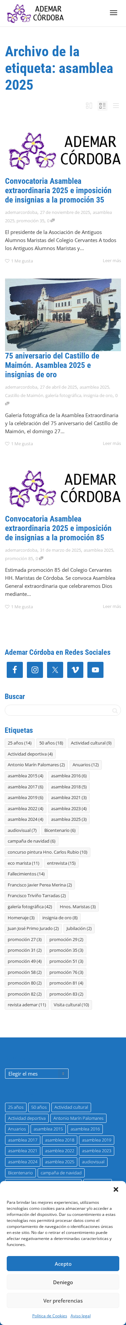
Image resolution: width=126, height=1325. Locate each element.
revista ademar (27, 1005)
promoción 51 (66, 961)
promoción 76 (66, 972)
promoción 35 (30, 221)
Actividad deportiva (30, 754)
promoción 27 (25, 939)
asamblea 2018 (69, 787)
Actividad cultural (91, 743)
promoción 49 (25, 961)
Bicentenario (60, 830)
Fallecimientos (26, 874)
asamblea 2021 (69, 797)
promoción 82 (25, 994)
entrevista (61, 863)
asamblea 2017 (25, 787)
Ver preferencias (63, 1300)
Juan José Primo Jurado (33, 928)
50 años (51, 743)
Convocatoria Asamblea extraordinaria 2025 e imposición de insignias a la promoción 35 (58, 190)
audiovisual (22, 830)
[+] (63, 150)
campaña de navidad (31, 841)
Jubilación (79, 928)
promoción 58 (25, 972)
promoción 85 (19, 558)
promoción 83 (66, 994)
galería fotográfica (63, 395)
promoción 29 (66, 939)
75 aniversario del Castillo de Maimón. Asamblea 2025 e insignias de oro (52, 365)
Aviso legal (81, 1316)
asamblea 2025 (94, 387)
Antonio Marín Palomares (36, 765)
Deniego (63, 1282)
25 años (20, 743)
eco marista (23, 863)
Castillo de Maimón (24, 395)
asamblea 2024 (25, 819)
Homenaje (21, 918)
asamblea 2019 (25, 797)
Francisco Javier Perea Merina (40, 885)
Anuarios (86, 765)
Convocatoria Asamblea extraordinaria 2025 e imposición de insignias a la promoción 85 (58, 528)
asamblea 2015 (25, 776)
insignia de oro (98, 395)
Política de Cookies (49, 1316)
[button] (116, 1189)
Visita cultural (71, 1005)
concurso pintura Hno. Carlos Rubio (47, 852)
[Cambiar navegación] (113, 12)
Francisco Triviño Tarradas (37, 895)
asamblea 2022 (25, 808)
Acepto (63, 1263)
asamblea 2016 (69, 776)
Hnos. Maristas (78, 907)
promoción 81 (66, 983)
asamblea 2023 (69, 808)
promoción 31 (25, 950)
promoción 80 (25, 983)
